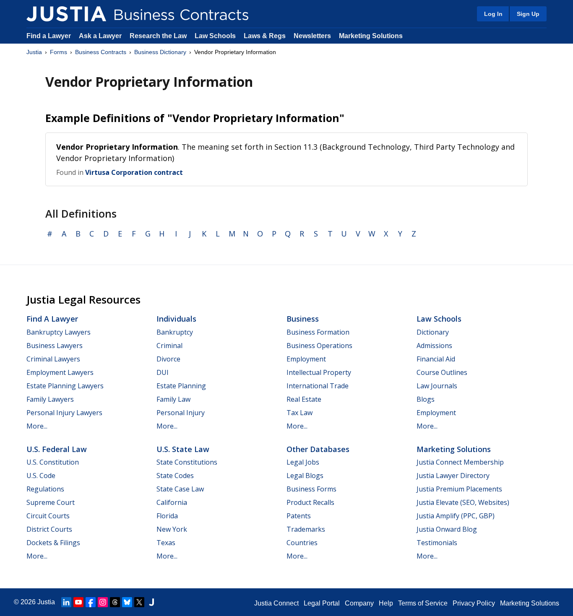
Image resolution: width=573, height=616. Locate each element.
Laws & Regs (265, 35)
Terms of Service (423, 603)
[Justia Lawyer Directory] (151, 602)
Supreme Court (50, 502)
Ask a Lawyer (101, 35)
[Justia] (66, 13)
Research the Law (158, 35)
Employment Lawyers (60, 372)
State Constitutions (186, 462)
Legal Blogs (304, 475)
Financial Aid (436, 359)
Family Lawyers (50, 399)
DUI (162, 372)
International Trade (317, 385)
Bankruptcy (174, 332)
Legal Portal (322, 603)
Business (302, 319)
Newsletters (312, 35)
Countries (302, 542)
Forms (58, 52)
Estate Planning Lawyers (65, 385)
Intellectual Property (318, 372)
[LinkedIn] (66, 602)
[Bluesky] (127, 602)
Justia (34, 52)
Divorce (168, 359)
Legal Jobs (302, 462)
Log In (493, 13)
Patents (298, 515)
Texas (165, 542)
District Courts (49, 529)
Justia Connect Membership (460, 462)
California (171, 502)
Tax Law (299, 412)
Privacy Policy (474, 603)
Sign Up (528, 13)
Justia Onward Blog (447, 529)
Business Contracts (100, 52)
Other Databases (317, 449)
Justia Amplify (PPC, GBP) (456, 515)
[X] (139, 602)
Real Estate (303, 399)
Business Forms (311, 489)
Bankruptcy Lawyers (58, 332)
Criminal (169, 345)
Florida (167, 515)
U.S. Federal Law (56, 449)
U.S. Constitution (52, 462)
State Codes (175, 475)
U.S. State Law (182, 449)
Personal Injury (180, 412)
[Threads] (115, 602)
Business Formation (317, 332)
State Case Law (180, 489)
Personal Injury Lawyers (64, 412)
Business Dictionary (160, 52)
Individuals (176, 319)
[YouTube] (78, 602)
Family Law (173, 399)
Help (386, 603)
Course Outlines (442, 372)
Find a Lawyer (48, 35)
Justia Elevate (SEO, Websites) (463, 502)
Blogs (426, 399)
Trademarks (305, 529)
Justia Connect (276, 603)
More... (36, 426)
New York (171, 529)
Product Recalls (310, 502)
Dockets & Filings (53, 542)
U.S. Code (40, 475)
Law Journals (437, 385)
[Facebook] (91, 602)
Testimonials (437, 542)
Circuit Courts (48, 515)
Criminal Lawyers (53, 359)
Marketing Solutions (371, 35)
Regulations (45, 489)
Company (359, 603)
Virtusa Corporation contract (134, 172)
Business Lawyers (54, 345)
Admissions (434, 345)
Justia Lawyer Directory (453, 475)
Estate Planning (181, 385)
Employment (306, 359)
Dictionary (433, 332)
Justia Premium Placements (459, 489)
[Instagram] (103, 602)
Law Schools (215, 35)
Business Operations (319, 345)
